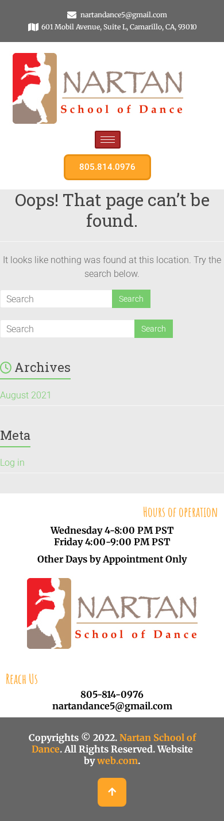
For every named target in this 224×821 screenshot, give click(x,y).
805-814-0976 (112, 694)
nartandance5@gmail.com (112, 706)
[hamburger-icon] (108, 140)
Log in (12, 462)
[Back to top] (112, 792)
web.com (117, 760)
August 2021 (26, 395)
